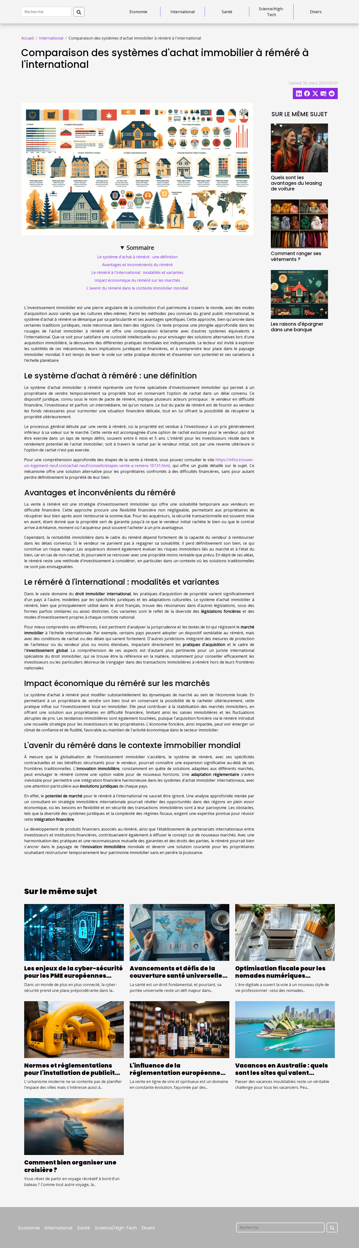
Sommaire (140, 247)
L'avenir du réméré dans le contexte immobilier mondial (137, 288)
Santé (227, 11)
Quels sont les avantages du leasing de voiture (296, 183)
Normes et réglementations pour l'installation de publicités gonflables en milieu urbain (73, 1072)
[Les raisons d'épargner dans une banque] (299, 294)
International (182, 11)
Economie (138, 11)
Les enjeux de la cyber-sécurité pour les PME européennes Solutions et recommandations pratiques (73, 979)
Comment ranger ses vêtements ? (296, 256)
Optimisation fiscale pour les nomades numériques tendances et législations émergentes (280, 979)
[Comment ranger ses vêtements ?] (299, 223)
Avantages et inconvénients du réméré (137, 264)
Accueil (27, 38)
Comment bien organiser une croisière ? (70, 1166)
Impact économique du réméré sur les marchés (137, 280)
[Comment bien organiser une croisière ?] (74, 1126)
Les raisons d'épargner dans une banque (297, 327)
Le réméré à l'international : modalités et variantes (137, 272)
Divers (316, 11)
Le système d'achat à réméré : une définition (137, 257)
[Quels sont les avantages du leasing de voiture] (299, 147)
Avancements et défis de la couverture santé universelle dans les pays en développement (176, 979)
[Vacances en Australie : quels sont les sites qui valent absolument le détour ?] (285, 1029)
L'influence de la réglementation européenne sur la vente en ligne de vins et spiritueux (177, 1076)
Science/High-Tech (271, 11)
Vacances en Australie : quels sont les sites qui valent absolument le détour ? (281, 1072)
